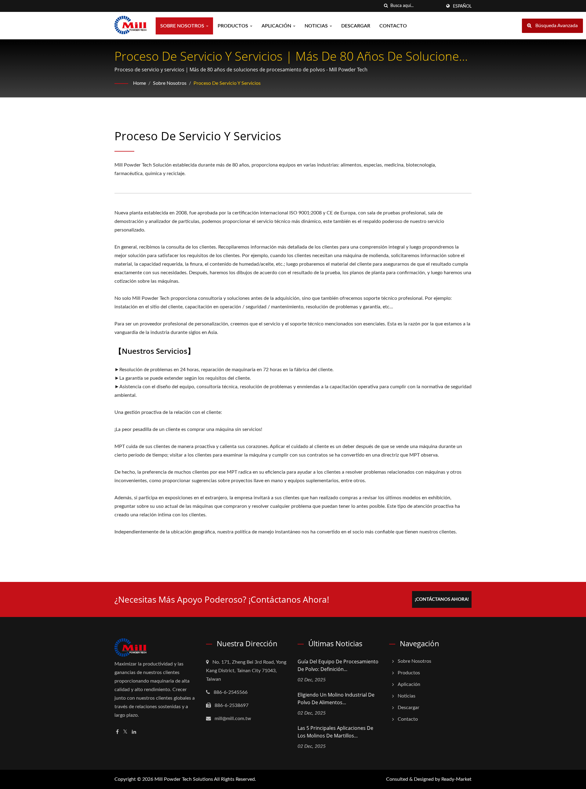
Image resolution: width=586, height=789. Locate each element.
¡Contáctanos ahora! (442, 599)
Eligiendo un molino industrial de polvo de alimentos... (336, 698)
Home (139, 83)
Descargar (355, 25)
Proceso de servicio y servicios (227, 83)
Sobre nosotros (182, 25)
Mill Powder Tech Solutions (183, 779)
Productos (233, 25)
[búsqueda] (385, 6)
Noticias (317, 25)
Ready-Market (456, 779)
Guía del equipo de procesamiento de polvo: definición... (338, 665)
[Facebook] (117, 732)
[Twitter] (125, 732)
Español (462, 6)
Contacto (393, 25)
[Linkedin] (134, 732)
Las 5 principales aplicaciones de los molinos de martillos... (335, 732)
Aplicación (277, 25)
